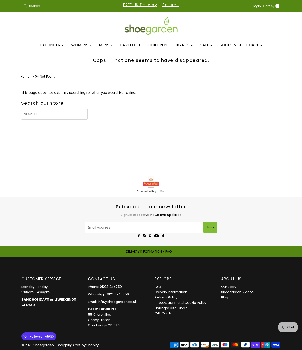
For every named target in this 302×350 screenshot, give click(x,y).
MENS (105, 45)
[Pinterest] (150, 235)
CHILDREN (157, 45)
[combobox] (63, 6)
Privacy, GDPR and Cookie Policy (180, 302)
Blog (224, 297)
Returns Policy (166, 297)
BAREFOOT (130, 45)
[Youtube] (156, 235)
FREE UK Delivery (140, 5)
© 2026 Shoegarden (37, 345)
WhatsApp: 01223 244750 (108, 294)
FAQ (168, 251)
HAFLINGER (51, 45)
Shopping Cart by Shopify (78, 345)
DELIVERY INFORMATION (144, 251)
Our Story (228, 286)
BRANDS (182, 45)
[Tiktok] (163, 235)
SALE (205, 45)
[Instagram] (144, 235)
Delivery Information (171, 292)
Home (25, 77)
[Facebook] (139, 235)
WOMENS (80, 45)
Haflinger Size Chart (171, 308)
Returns (170, 5)
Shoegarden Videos (237, 292)
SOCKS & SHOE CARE (240, 45)
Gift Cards (163, 313)
